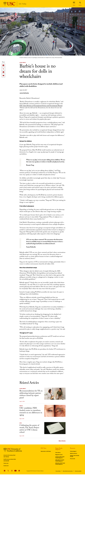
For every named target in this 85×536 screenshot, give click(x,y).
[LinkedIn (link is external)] (3, 72)
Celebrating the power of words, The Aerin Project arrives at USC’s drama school (29, 429)
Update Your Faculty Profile (74, 456)
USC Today (22, 4)
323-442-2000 (6, 460)
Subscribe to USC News (46, 451)
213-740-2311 (6, 456)
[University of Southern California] (9, 4)
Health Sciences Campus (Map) (10, 459)
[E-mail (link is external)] (3, 75)
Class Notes (58, 452)
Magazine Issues (59, 454)
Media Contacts (73, 453)
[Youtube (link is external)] (15, 471)
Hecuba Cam (6, 465)
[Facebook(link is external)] (3, 65)
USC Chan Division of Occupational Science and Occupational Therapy (40, 106)
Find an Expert (73, 451)
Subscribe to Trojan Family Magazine (59, 460)
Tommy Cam (6, 463)
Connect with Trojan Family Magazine (59, 457)
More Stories (62, 441)
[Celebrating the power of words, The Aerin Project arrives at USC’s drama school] (55, 428)
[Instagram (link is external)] (12, 471)
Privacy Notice (58, 470)
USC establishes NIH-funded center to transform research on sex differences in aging (30, 412)
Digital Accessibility (78, 470)
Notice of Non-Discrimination (68, 470)
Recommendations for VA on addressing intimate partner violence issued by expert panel (31, 394)
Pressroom (72, 458)
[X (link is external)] (3, 68)
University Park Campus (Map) (9, 455)
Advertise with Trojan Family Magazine (60, 463)
